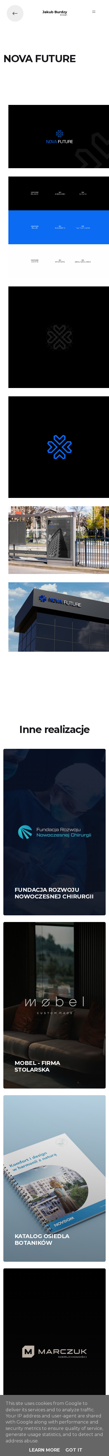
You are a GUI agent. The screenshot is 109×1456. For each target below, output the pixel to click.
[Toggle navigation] (94, 11)
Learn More (44, 1450)
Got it (73, 1450)
